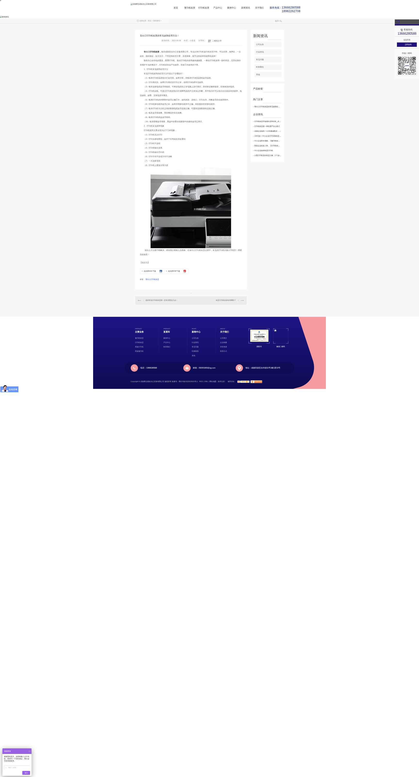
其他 (258, 75)
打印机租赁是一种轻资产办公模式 (267, 126)
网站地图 (213, 381)
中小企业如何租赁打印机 (263, 150)
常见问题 (260, 59)
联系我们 (166, 347)
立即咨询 (408, 44)
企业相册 (223, 342)
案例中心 (231, 9)
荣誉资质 (223, 347)
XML (206, 381)
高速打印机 (139, 347)
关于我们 (259, 9)
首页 (176, 9)
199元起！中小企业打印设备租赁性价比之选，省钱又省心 (267, 136)
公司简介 (223, 338)
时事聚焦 (260, 67)
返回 (277, 21)
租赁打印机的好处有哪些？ (226, 300)
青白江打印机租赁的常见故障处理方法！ (267, 106)
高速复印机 (139, 351)
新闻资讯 (245, 9)
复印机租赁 (189, 9)
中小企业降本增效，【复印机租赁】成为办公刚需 (267, 141)
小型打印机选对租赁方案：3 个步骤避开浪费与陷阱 (267, 155)
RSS (201, 381)
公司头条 (260, 44)
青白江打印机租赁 (152, 279)
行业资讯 (165, 21)
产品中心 (217, 9)
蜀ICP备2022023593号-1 (188, 381)
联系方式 (223, 351)
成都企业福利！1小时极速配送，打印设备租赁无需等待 (267, 131)
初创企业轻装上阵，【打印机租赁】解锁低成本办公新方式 (267, 146)
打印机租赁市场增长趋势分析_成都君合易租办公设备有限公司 (267, 121)
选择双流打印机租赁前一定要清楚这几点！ (161, 300)
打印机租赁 (203, 9)
